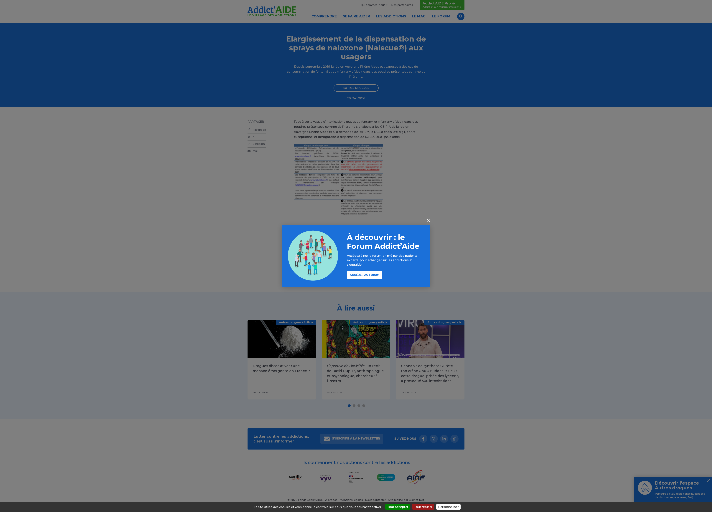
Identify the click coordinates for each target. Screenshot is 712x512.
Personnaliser (448, 507)
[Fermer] (428, 221)
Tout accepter (397, 507)
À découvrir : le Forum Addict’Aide (383, 242)
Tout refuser (423, 507)
